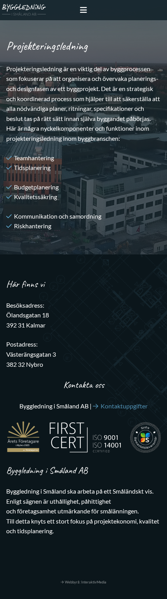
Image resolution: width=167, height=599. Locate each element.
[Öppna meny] (83, 10)
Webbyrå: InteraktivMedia (85, 582)
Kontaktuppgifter (124, 406)
